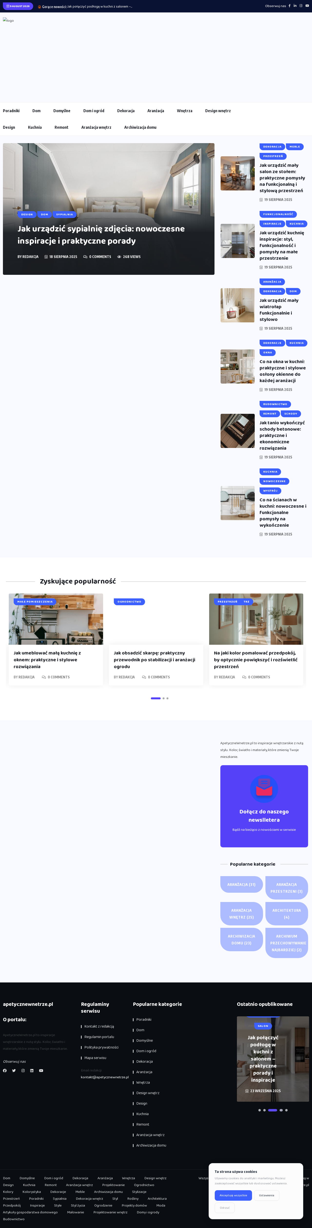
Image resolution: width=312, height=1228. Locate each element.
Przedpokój (12, 1205)
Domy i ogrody (148, 1212)
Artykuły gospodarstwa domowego (30, 1212)
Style (58, 1205)
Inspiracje (37, 1205)
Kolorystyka (31, 1192)
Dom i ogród (93, 110)
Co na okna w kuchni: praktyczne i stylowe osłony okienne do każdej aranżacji (283, 371)
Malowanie (75, 1212)
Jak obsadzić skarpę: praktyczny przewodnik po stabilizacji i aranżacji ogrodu (154, 660)
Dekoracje (58, 1192)
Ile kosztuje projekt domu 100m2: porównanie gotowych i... (110, 6)
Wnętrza (184, 110)
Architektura (287, 913)
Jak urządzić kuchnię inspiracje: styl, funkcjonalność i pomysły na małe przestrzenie (282, 245)
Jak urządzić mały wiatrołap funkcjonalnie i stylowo (279, 310)
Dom (36, 110)
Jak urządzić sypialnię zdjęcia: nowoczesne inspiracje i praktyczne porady (101, 235)
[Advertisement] (156, 61)
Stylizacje (139, 1192)
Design (9, 127)
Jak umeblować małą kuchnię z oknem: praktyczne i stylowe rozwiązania (47, 660)
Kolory (8, 1192)
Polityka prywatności (101, 1047)
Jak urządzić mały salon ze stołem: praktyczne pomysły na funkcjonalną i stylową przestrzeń (282, 178)
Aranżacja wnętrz (96, 127)
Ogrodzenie (103, 1205)
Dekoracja (126, 110)
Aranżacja (155, 110)
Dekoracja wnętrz (89, 1199)
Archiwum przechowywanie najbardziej (288, 943)
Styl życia (78, 1205)
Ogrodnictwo (144, 1185)
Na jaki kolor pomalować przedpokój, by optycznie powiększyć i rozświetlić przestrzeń (256, 660)
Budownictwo (14, 1219)
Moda (160, 1205)
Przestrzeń (11, 1199)
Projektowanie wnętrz (110, 1212)
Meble (80, 1192)
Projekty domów (134, 1205)
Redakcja (30, 257)
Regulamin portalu (99, 1037)
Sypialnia (60, 1199)
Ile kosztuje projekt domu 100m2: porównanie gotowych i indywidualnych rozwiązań (263, 1059)
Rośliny (132, 1199)
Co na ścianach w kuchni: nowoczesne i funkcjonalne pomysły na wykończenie (283, 512)
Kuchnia (35, 127)
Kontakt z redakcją (99, 1026)
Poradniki (11, 110)
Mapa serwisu (95, 1058)
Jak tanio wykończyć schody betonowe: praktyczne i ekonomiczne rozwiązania (282, 435)
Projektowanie (113, 1185)
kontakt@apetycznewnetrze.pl (105, 1077)
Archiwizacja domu (140, 127)
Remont (61, 127)
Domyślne (61, 110)
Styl (115, 1199)
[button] (156, 698)
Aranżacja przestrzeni (287, 887)
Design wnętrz (218, 110)
